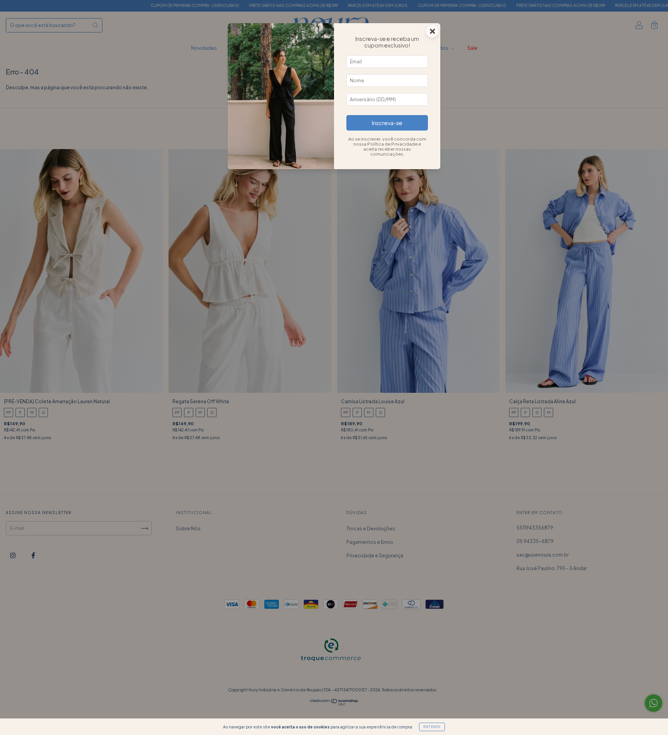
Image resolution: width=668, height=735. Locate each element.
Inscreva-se (387, 122)
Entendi (432, 727)
